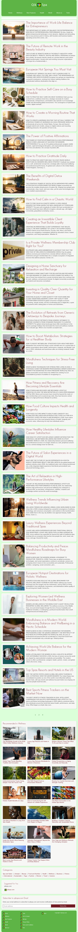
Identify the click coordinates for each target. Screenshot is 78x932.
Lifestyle (17, 874)
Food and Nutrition (34, 874)
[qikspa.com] (39, 5)
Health (42, 13)
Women (38, 876)
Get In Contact (26, 916)
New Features (31, 13)
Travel (45, 876)
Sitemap (24, 919)
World (50, 13)
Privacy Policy (25, 922)
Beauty (24, 874)
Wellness (19, 13)
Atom (45, 913)
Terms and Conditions (27, 924)
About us (59, 13)
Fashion (31, 876)
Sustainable (18, 876)
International (8, 876)
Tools (68, 13)
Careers (52, 876)
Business (59, 874)
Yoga (25, 876)
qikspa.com (10, 889)
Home (10, 13)
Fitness (67, 874)
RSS (23, 927)
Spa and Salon (7, 874)
